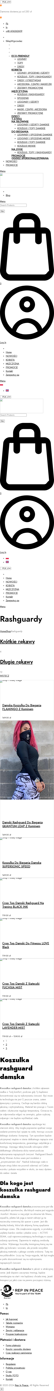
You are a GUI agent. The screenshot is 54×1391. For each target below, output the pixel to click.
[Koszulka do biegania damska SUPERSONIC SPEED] (27, 839)
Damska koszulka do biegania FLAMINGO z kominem (21, 707)
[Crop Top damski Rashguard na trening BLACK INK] (27, 879)
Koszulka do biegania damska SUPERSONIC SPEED (21, 864)
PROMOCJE (18, 156)
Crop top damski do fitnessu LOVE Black (25, 945)
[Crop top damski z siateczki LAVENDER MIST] (27, 1000)
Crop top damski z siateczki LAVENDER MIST (21, 1026)
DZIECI (16, 116)
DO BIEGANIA (20, 131)
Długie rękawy (16, 661)
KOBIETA (17, 70)
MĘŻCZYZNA (20, 91)
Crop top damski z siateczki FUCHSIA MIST (21, 985)
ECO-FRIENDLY (21, 56)
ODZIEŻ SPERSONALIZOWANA (30, 158)
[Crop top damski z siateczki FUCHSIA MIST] (27, 960)
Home (3, 631)
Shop (8, 631)
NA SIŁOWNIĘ (20, 121)
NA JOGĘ (17, 149)
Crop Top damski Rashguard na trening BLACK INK (23, 905)
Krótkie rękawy (17, 641)
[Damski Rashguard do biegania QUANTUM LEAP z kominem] (27, 760)
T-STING (17, 119)
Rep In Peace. (22, 1385)
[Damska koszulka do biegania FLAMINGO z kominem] (27, 681)
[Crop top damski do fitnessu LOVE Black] (27, 919)
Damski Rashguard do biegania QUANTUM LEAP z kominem (22, 824)
